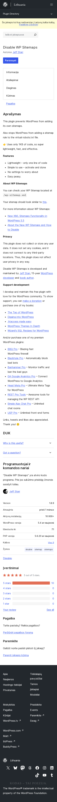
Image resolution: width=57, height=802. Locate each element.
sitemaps (48, 549)
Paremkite (37, 715)
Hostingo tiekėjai (12, 684)
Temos (34, 684)
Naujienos (8, 679)
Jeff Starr (18, 52)
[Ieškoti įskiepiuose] (35, 35)
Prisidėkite (36, 704)
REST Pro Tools (17, 394)
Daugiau (7, 558)
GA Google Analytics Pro (21, 376)
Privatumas (9, 690)
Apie (5, 674)
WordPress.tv (12, 720)
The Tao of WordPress (20, 312)
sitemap (38, 549)
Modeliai (35, 694)
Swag (34, 720)
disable (29, 549)
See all (50, 609)
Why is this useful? (13, 443)
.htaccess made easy (19, 321)
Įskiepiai (34, 689)
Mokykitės (9, 704)
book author (27, 277)
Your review (9, 609)
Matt (7, 736)
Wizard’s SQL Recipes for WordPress (28, 330)
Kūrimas (10, 95)
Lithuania (15, 760)
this (45, 201)
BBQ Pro (12, 349)
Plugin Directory (11, 13)
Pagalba (10, 103)
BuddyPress (11, 746)
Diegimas (11, 87)
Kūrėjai (6, 715)
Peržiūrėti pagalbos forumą (18, 632)
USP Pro (12, 412)
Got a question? (12, 452)
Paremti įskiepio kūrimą (16, 655)
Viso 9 (51, 542)
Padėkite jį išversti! (28, 24)
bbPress (9, 741)
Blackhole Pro (15, 358)
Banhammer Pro (17, 367)
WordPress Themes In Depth (24, 326)
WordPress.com (13, 730)
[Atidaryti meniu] (52, 4)
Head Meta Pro (16, 385)
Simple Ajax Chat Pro (19, 403)
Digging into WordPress (21, 316)
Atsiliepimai (12, 80)
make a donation (32, 300)
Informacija (12, 72)
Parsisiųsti (10, 60)
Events (34, 709)
